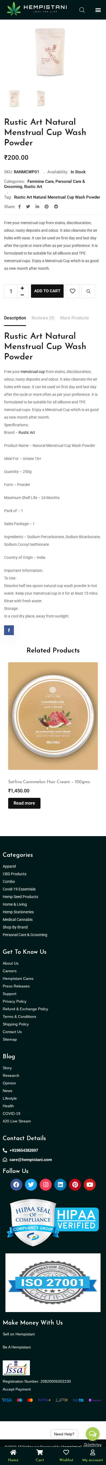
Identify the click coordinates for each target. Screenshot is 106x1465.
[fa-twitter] (28, 206)
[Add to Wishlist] (72, 291)
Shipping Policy (16, 1024)
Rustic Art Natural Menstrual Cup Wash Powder (57, 197)
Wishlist (66, 1460)
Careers (10, 971)
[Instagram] (46, 1185)
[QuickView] (88, 291)
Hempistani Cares (18, 978)
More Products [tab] (74, 318)
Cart (40, 1460)
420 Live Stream (17, 1121)
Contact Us (12, 1032)
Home (13, 1460)
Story (7, 1068)
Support (9, 994)
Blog (9, 1057)
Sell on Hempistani (19, 1334)
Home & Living (15, 904)
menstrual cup (33, 371)
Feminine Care (40, 181)
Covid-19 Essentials (22, 889)
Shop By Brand (16, 927)
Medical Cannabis (18, 919)
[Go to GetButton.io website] (92, 1444)
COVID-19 (11, 1113)
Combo (9, 881)
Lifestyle (10, 1098)
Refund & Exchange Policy (25, 1009)
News (7, 1090)
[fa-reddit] (56, 206)
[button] (97, 9)
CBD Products (14, 874)
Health (8, 1106)
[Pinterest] (75, 1185)
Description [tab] (15, 318)
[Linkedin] (60, 1185)
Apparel (9, 866)
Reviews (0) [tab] (43, 318)
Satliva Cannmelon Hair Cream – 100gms (49, 782)
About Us (10, 963)
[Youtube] (90, 1185)
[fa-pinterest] (47, 206)
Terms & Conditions (19, 1016)
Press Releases (16, 986)
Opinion (9, 1083)
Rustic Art (33, 186)
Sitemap (10, 1039)
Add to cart (47, 290)
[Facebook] (16, 1185)
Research (11, 1075)
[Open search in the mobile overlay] (82, 9)
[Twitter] (31, 1185)
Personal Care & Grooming (25, 935)
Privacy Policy (14, 1001)
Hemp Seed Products (21, 897)
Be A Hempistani (17, 1347)
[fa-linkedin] (37, 206)
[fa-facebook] (19, 206)
